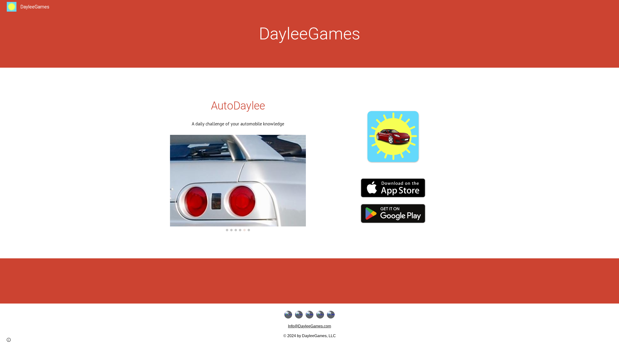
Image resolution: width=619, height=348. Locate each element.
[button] (8, 339)
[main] (309, 33)
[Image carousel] (238, 183)
